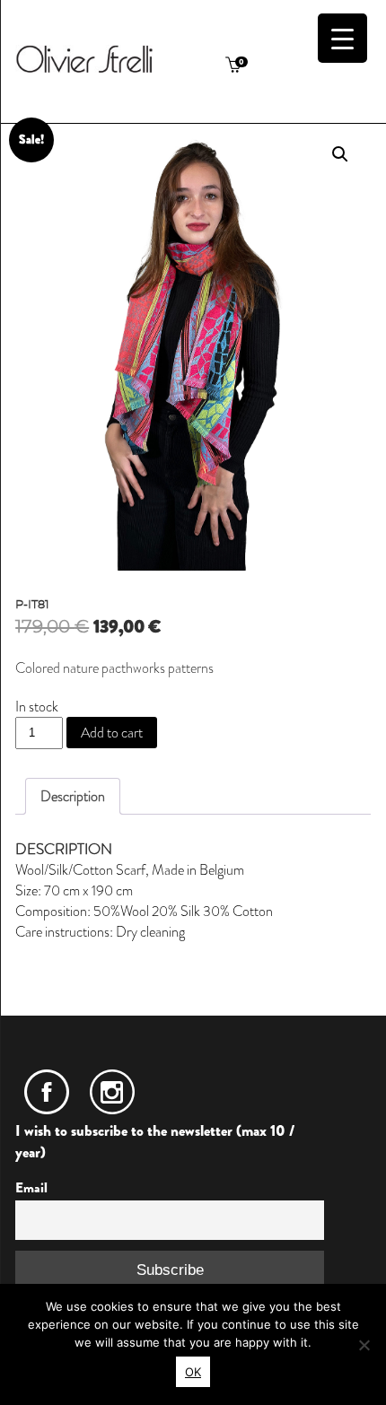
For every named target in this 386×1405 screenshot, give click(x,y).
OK (193, 1372)
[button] (340, 154)
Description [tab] (72, 796)
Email (31, 1188)
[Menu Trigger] (342, 38)
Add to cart (112, 732)
